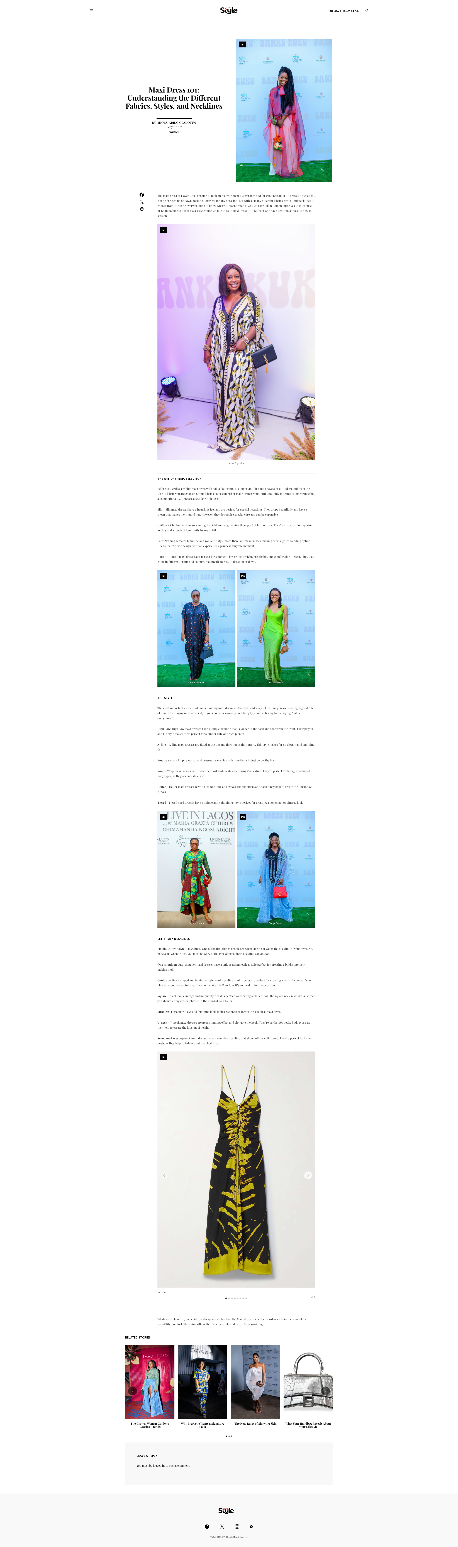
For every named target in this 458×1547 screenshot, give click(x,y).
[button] (227, 1436)
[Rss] (251, 1525)
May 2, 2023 (174, 127)
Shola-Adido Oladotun (176, 122)
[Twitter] (222, 1525)
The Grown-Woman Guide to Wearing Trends (150, 1425)
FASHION (174, 131)
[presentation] (132, 1390)
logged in (159, 1465)
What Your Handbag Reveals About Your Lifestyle (308, 1425)
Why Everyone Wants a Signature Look (202, 1425)
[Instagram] (237, 1525)
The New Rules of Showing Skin (255, 1423)
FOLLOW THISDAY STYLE (344, 11)
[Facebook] (207, 1525)
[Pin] (236, 1169)
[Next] (308, 1175)
